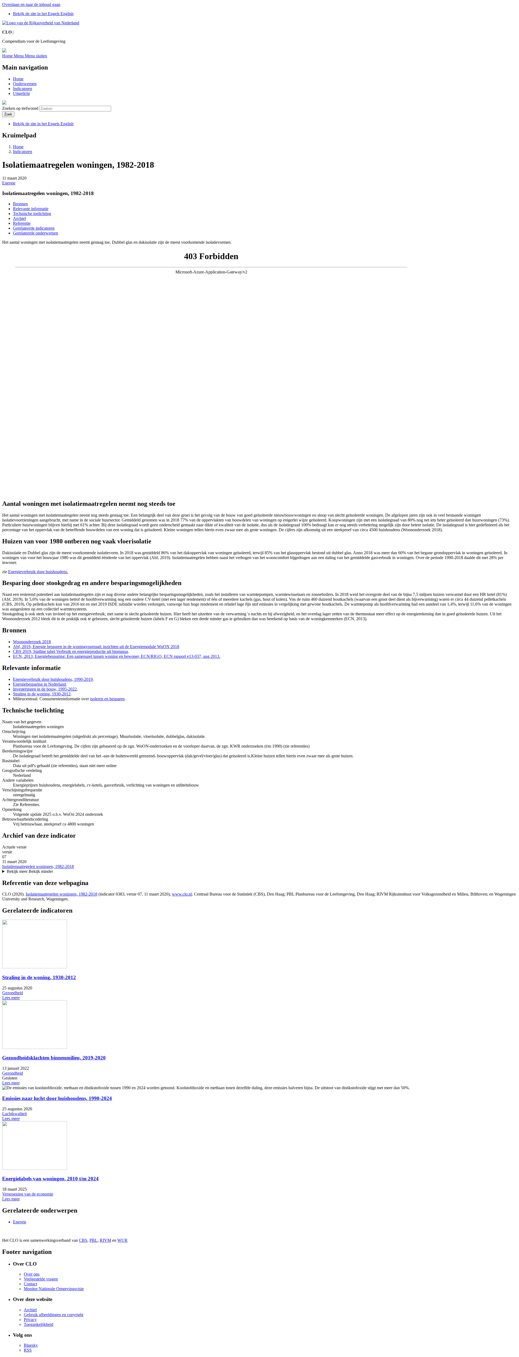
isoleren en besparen (107, 698)
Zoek (8, 114)
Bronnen (20, 204)
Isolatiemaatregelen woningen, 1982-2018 (38, 866)
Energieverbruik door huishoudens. (38, 571)
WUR (122, 1240)
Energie (8, 183)
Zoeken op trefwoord (20, 108)
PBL (93, 1240)
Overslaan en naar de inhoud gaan (31, 4)
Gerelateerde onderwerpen (35, 233)
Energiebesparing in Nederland (39, 684)
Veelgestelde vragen (41, 1279)
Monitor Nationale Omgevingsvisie (54, 1288)
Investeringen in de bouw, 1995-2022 (45, 689)
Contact (30, 1284)
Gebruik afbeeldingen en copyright (53, 1314)
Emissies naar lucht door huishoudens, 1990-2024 (57, 1098)
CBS (83, 1240)
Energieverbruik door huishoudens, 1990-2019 (53, 679)
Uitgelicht (21, 93)
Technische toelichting (32, 213)
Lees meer (11, 997)
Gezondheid (12, 992)
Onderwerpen (24, 83)
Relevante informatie (30, 208)
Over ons (31, 1274)
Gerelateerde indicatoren (34, 228)
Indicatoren (22, 88)
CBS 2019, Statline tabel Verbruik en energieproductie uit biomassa (70, 651)
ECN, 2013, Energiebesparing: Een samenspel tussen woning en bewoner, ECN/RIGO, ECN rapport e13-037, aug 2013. (116, 656)
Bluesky (31, 1345)
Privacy (30, 1319)
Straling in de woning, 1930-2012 (42, 694)
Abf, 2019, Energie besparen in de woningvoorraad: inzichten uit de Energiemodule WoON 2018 (96, 646)
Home (18, 79)
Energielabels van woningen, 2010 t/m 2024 (50, 1178)
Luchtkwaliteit (14, 1113)
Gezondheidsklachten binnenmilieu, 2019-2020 (54, 1058)
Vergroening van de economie (27, 1194)
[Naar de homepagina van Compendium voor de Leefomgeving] (40, 23)
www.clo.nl (182, 894)
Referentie (22, 223)
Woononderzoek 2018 (32, 641)
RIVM (105, 1240)
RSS (28, 1350)
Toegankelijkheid (38, 1324)
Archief (19, 218)
